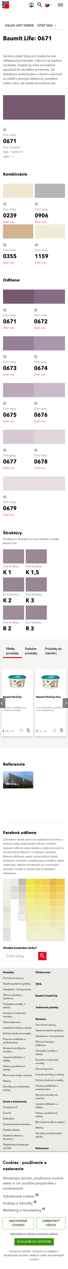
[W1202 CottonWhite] (7, 896)
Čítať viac (45, 25)
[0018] (22, 910)
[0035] (38, 910)
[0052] (53, 889)
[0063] (61, 896)
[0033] (38, 896)
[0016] (22, 896)
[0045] (45, 910)
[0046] (45, 917)
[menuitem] (31, 5)
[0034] (38, 903)
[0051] (53, 882)
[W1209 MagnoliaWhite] (14, 882)
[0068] (61, 930)
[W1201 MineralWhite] (7, 889)
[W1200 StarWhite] (7, 882)
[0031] (38, 882)
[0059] (53, 937)
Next (63, 703)
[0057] (53, 923)
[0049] (45, 937)
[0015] (22, 889)
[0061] (61, 882)
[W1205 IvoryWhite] (7, 917)
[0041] (45, 882)
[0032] (38, 889)
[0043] (45, 896)
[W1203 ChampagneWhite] (7, 903)
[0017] (22, 903)
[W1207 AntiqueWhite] (7, 930)
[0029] (30, 937)
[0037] (38, 923)
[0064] (61, 903)
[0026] (30, 917)
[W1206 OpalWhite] (7, 923)
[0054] (53, 903)
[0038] (38, 930)
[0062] (61, 889)
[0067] (61, 923)
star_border (4, 129)
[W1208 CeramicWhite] (7, 937)
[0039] (38, 937)
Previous (4, 910)
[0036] (38, 917)
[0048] (45, 930)
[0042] (45, 889)
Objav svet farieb (19, 25)
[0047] (45, 923)
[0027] (30, 923)
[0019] (22, 917)
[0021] (30, 882)
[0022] (30, 889)
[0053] (53, 896)
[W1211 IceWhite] (14, 896)
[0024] (30, 903)
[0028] (30, 930)
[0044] (45, 903)
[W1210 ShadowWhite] (14, 889)
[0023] (30, 896)
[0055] (53, 910)
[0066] (61, 917)
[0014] (22, 882)
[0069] (61, 937)
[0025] (30, 910)
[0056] (53, 917)
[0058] (53, 930)
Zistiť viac (8, 222)
